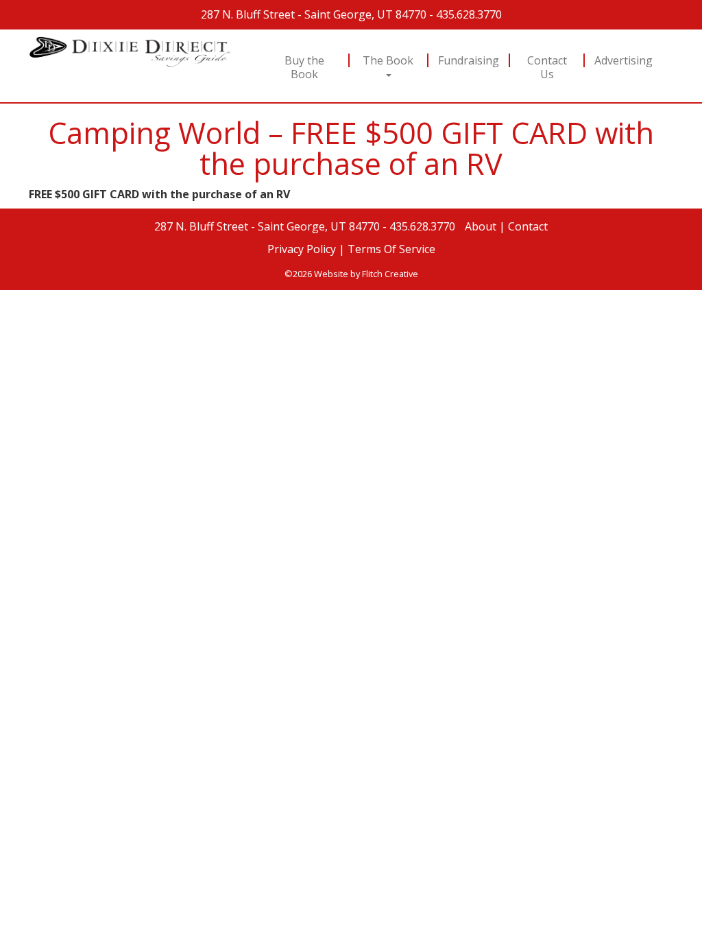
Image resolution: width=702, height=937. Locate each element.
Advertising (623, 60)
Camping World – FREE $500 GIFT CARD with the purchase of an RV (351, 148)
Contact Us (546, 67)
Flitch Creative (390, 274)
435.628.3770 (469, 14)
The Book (388, 60)
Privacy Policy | (306, 249)
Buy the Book (305, 67)
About (480, 226)
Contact (528, 226)
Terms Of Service (391, 249)
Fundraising (468, 60)
